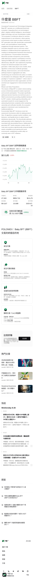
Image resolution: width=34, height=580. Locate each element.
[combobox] (13, 14)
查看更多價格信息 (22, 151)
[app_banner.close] (31, 573)
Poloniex (8, 3)
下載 (27, 575)
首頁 (2, 8)
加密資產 (10, 8)
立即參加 (26, 212)
